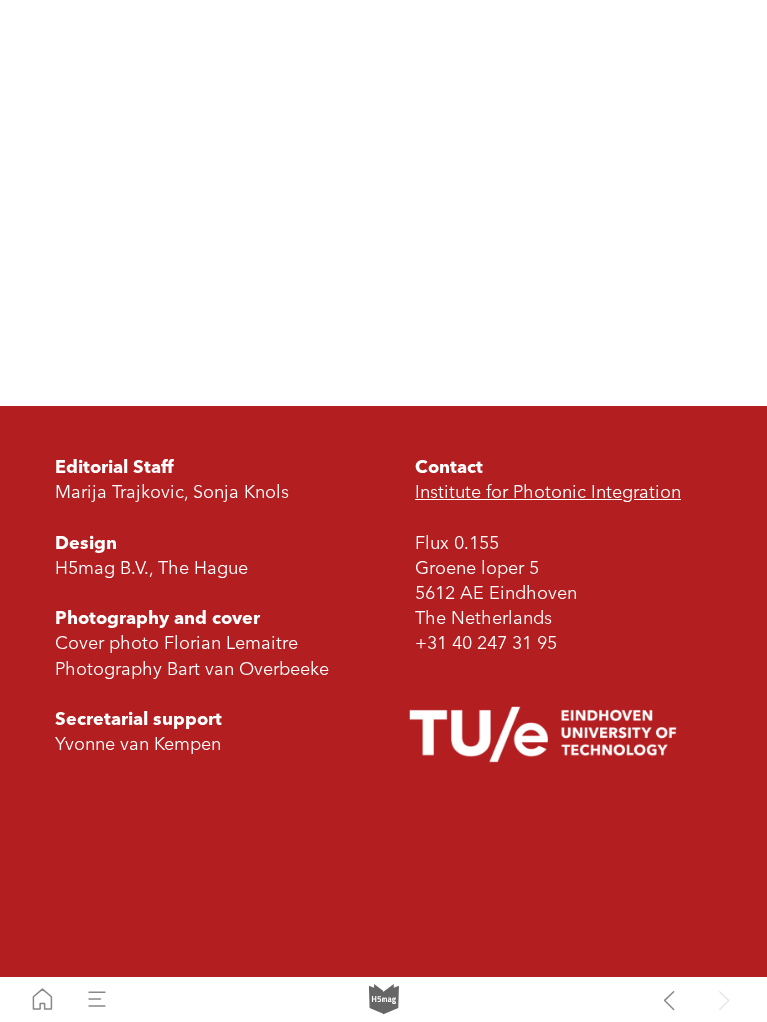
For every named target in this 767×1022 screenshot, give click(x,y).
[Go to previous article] (669, 999)
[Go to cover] (42, 999)
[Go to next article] (724, 999)
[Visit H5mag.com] (384, 999)
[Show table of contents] (97, 999)
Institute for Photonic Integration (548, 493)
